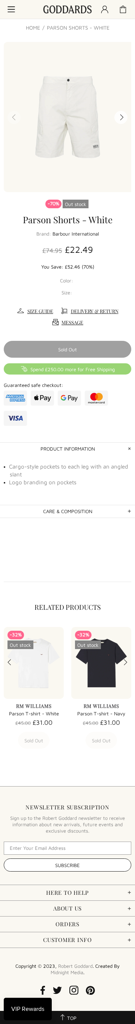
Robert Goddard (67, 9)
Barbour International (75, 234)
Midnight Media (67, 972)
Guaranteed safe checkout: (33, 385)
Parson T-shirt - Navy (101, 714)
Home (33, 28)
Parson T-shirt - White (34, 714)
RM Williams (34, 706)
